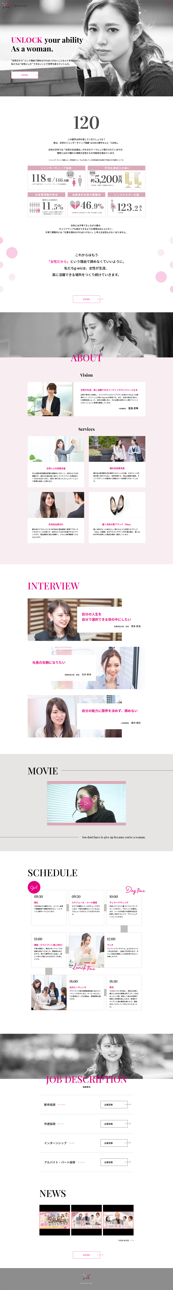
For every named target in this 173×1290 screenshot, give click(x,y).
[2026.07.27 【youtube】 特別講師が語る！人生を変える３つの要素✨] (118, 1220)
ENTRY (24, 75)
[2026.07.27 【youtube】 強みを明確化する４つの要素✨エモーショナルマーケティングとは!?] (86, 1220)
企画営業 (108, 1104)
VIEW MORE (124, 1240)
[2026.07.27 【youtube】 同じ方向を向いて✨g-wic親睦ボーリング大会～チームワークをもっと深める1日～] (54, 1220)
